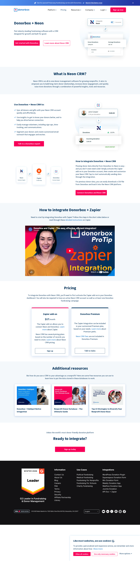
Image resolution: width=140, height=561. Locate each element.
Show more (98, 549)
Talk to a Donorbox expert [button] (29, 143)
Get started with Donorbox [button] (26, 43)
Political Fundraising (85, 475)
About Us (58, 477)
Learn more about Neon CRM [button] (57, 43)
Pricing (63, 10)
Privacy (57, 492)
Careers (57, 483)
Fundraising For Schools (86, 483)
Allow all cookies (81, 554)
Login (102, 10)
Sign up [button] (50, 351)
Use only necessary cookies (104, 554)
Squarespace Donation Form (114, 477)
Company (89, 10)
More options (124, 553)
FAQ (56, 486)
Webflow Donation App (112, 486)
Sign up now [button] (118, 10)
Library (57, 500)
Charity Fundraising (85, 486)
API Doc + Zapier (109, 492)
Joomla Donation (109, 489)
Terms (56, 489)
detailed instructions (73, 220)
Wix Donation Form (110, 480)
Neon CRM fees (82, 336)
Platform (51, 10)
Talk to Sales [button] (89, 350)
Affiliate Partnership (62, 497)
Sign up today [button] (70, 449)
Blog (56, 480)
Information (59, 470)
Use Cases (82, 470)
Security (57, 494)
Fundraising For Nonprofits (88, 480)
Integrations (108, 470)
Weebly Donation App (111, 483)
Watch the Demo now (94, 3)
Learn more (51, 339)
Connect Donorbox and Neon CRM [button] (91, 192)
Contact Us (59, 475)
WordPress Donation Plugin (113, 475)
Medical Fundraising (85, 477)
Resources (75, 10)
